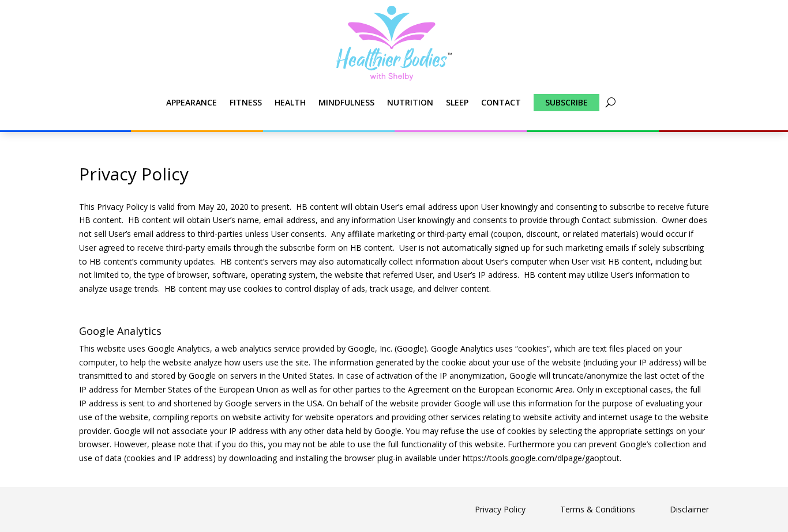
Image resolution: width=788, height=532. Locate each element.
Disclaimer (689, 509)
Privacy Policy (500, 509)
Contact (501, 102)
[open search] (611, 102)
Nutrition (410, 102)
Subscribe (566, 102)
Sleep (457, 102)
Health (290, 102)
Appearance (191, 102)
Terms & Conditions (597, 509)
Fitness (246, 102)
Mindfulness (346, 102)
